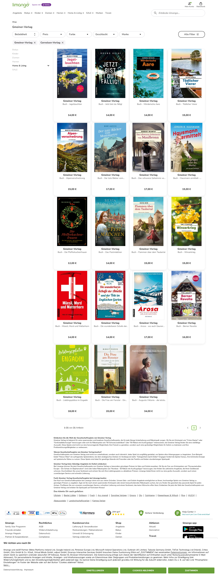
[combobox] (178, 13)
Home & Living (19, 65)
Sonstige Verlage (119, 495)
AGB (41, 526)
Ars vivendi (103, 495)
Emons (133, 495)
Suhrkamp (150, 495)
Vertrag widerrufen (81, 536)
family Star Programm (15, 526)
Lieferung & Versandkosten (85, 526)
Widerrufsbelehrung (48, 530)
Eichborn (83, 495)
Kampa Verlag (98, 500)
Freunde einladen (13, 530)
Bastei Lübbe (70, 495)
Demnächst (154, 530)
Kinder (118, 533)
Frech (92, 495)
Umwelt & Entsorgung (83, 533)
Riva (183, 495)
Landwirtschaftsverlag (79, 500)
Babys (118, 530)
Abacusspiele (60, 500)
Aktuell (152, 526)
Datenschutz (44, 533)
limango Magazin (13, 533)
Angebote (120, 526)
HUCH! (191, 495)
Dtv (140, 495)
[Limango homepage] (21, 4)
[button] (200, 4)
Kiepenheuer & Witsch (168, 495)
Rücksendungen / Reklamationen (88, 530)
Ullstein (57, 495)
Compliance (44, 536)
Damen (119, 536)
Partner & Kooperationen (16, 536)
